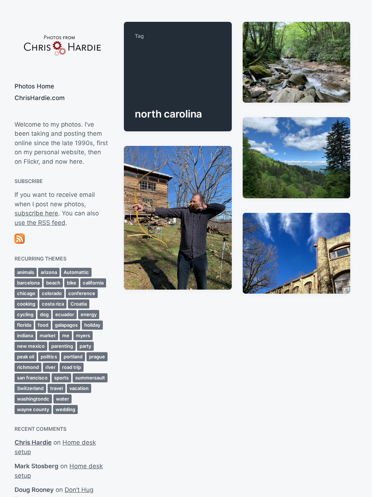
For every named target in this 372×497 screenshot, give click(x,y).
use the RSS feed (40, 222)
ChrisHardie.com (40, 98)
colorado (52, 293)
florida (24, 325)
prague (97, 356)
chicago (26, 293)
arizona (49, 272)
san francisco (32, 378)
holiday (92, 325)
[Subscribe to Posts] (62, 239)
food (43, 325)
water (62, 399)
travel (56, 388)
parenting (62, 346)
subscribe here (36, 213)
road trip (71, 367)
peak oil (25, 356)
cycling (25, 314)
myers (83, 335)
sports (61, 378)
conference (81, 293)
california (93, 283)
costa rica (53, 304)
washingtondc (33, 399)
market (48, 335)
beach (53, 283)
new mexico (31, 346)
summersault (90, 378)
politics (49, 356)
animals (25, 272)
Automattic (76, 272)
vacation (79, 388)
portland (73, 356)
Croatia (78, 304)
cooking (26, 304)
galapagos (66, 325)
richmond (28, 367)
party (85, 346)
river (50, 367)
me (65, 335)
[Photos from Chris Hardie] (62, 45)
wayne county (33, 409)
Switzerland (30, 388)
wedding (65, 409)
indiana (25, 335)
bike (71, 283)
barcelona (28, 283)
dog (44, 314)
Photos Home (34, 86)
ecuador (64, 314)
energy (89, 314)
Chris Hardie (33, 442)
